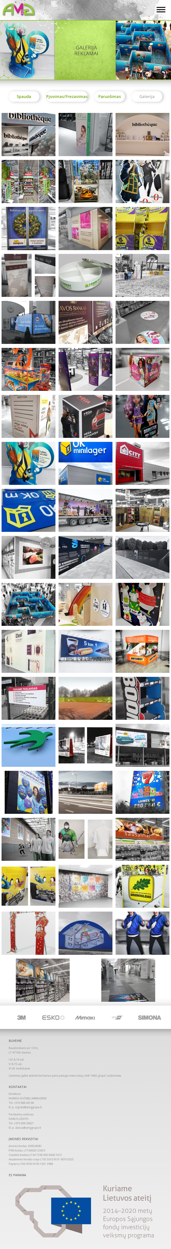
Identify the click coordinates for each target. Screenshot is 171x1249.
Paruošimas (109, 96)
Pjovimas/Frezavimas (67, 96)
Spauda (24, 96)
